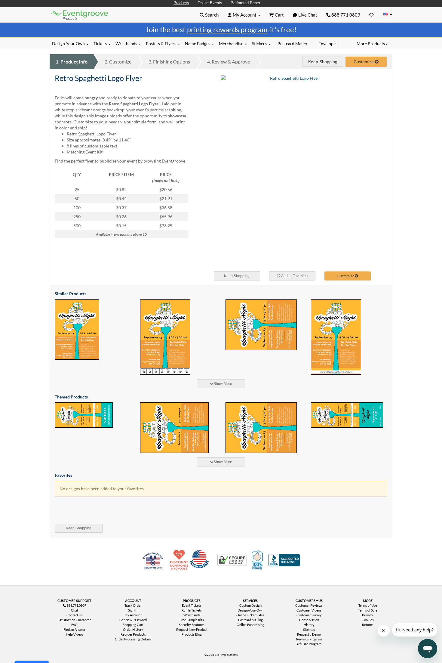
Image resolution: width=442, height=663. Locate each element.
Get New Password (133, 620)
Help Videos (74, 634)
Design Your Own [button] (69, 43)
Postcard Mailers (293, 43)
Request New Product (191, 629)
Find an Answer (74, 629)
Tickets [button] (101, 43)
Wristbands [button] (126, 43)
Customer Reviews (309, 605)
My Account (133, 615)
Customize (118, 61)
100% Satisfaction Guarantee (258, 560)
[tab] (221, 383)
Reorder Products (133, 634)
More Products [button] (371, 43)
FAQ (74, 625)
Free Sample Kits (192, 620)
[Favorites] (371, 14)
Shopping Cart (133, 625)
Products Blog (192, 634)
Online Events (210, 3)
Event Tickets (191, 605)
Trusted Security (232, 560)
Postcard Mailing (250, 620)
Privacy (367, 615)
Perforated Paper (245, 3)
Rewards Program (309, 639)
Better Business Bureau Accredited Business (284, 560)
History (309, 625)
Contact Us (74, 615)
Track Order (133, 605)
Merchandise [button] (231, 43)
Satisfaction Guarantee (74, 620)
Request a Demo (309, 634)
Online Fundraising (250, 625)
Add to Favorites (294, 276)
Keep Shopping (322, 61)
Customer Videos (308, 610)
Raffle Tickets (192, 610)
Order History (133, 629)
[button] (209, 14)
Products (181, 3)
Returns (367, 625)
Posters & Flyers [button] (161, 43)
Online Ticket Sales (250, 615)
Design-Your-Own (250, 610)
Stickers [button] (260, 43)
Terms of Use (367, 605)
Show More (222, 384)
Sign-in (133, 610)
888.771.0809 (345, 14)
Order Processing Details (133, 639)
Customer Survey (309, 615)
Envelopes (327, 43)
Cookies (368, 620)
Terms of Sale (367, 610)
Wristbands (191, 615)
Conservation (309, 620)
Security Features (191, 625)
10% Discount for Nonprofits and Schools (180, 560)
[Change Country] (387, 14)
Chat (74, 610)
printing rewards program (227, 29)
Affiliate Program (308, 644)
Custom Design (250, 605)
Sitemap (309, 629)
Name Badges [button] (198, 43)
